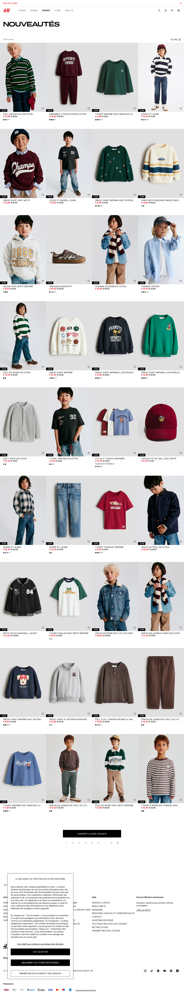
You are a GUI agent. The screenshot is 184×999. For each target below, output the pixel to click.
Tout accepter (40, 952)
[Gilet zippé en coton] (23, 421)
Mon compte (99, 906)
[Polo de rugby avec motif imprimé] (115, 768)
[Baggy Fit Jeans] (23, 510)
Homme (34, 10)
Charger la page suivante (92, 834)
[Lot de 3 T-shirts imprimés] (115, 421)
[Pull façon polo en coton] (23, 77)
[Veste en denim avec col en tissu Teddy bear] (115, 596)
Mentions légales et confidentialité (113, 913)
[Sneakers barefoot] (69, 249)
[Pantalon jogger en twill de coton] (69, 768)
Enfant (46, 10)
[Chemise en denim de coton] (115, 249)
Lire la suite (143, 910)
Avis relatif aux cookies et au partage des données (40, 944)
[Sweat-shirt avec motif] (23, 163)
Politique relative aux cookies (109, 924)
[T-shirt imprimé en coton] (69, 421)
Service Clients (101, 903)
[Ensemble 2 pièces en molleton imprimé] (69, 77)
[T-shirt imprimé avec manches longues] (115, 77)
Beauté (69, 10)
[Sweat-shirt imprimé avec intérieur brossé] (115, 163)
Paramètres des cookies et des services (40, 973)
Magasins (97, 910)
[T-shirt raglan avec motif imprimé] (69, 596)
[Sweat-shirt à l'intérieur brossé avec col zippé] (69, 682)
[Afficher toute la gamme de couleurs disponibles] (143, 206)
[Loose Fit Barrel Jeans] (69, 163)
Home (58, 10)
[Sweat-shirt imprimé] (69, 335)
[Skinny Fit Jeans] (69, 510)
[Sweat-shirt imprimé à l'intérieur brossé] (115, 335)
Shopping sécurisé (102, 920)
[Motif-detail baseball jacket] (23, 596)
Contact (97, 917)
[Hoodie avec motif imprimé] (23, 249)
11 (111, 843)
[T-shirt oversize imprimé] (115, 510)
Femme (22, 10)
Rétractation (100, 927)
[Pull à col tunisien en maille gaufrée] (115, 682)
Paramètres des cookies (106, 931)
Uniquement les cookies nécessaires (40, 962)
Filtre (174, 39)
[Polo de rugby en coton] (23, 335)
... (105, 843)
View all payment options (86, 990)
